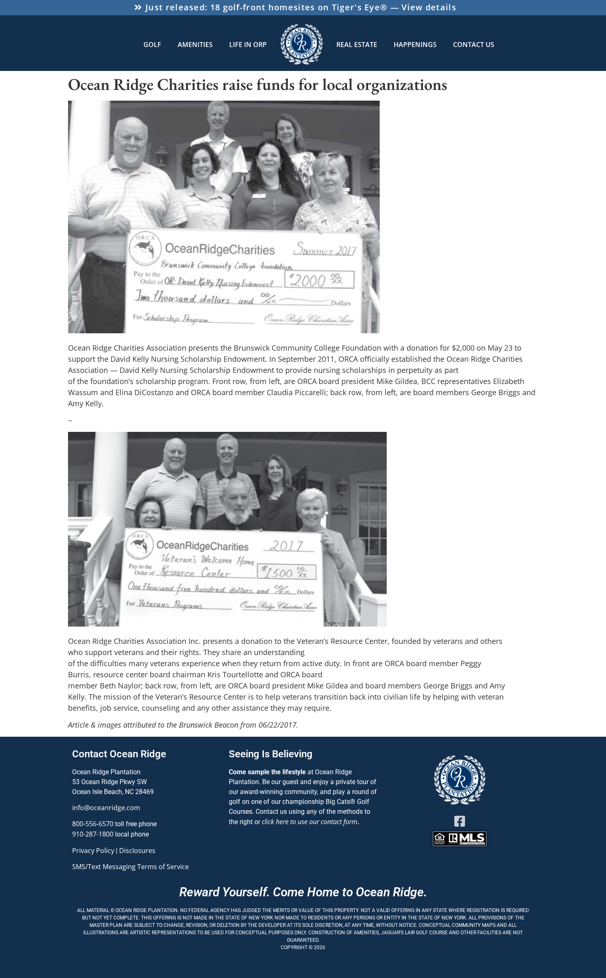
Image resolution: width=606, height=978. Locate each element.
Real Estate (356, 44)
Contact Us (473, 44)
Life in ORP (248, 44)
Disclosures (137, 850)
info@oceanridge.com (106, 807)
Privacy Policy (93, 850)
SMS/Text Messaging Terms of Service (130, 866)
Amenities (195, 44)
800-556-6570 (92, 823)
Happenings (415, 44)
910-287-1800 (92, 834)
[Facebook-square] (459, 821)
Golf (152, 44)
